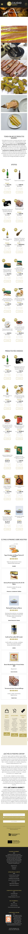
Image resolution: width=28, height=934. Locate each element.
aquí (23, 731)
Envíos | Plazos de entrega (13, 880)
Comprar (7, 192)
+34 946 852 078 (14, 893)
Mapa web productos (14, 885)
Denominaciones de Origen (14, 907)
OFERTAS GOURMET (14, 12)
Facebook (14, 867)
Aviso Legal (14, 881)
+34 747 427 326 (14, 895)
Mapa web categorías (14, 883)
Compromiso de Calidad (14, 875)
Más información (6, 734)
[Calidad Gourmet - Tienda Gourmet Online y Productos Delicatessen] (14, 3)
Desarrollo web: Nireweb (14, 929)
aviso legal (22, 817)
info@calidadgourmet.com (14, 896)
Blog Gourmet (14, 903)
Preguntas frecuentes (14, 876)
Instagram (14, 868)
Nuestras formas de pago (14, 878)
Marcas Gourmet (14, 905)
